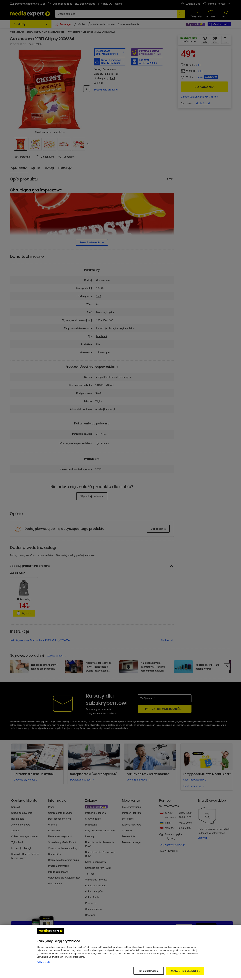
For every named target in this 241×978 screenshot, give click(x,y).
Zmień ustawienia (148, 970)
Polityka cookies (44, 961)
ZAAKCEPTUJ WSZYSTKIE (185, 970)
